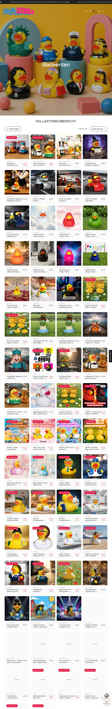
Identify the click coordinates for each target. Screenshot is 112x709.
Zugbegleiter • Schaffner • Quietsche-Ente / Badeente (39, 592)
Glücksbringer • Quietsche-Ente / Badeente (12, 556)
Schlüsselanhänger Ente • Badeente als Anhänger (40, 662)
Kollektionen (53, 58)
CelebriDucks (89, 587)
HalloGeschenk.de (38, 161)
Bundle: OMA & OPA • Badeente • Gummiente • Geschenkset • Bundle (66, 450)
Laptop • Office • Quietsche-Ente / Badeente (65, 485)
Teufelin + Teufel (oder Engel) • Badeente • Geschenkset (92, 414)
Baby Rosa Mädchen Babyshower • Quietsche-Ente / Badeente (14, 485)
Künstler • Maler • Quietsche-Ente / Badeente (13, 520)
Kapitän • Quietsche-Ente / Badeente (92, 555)
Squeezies (10, 445)
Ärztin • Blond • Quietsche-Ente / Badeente (65, 556)
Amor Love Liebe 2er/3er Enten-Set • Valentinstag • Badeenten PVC (39, 450)
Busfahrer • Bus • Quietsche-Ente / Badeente (91, 485)
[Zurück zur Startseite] (46, 59)
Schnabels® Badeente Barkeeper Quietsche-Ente (14, 201)
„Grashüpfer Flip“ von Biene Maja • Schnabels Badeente (40, 343)
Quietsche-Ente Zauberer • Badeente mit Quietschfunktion (92, 165)
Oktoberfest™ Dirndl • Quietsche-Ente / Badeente (14, 414)
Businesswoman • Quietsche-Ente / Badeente (13, 591)
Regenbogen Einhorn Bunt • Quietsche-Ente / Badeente (40, 414)
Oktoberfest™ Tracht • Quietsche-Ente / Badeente (92, 378)
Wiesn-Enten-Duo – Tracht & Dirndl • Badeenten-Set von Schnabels (40, 166)
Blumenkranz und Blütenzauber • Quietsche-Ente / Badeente (65, 592)
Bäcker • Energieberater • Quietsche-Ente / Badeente (39, 521)
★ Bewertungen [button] (110, 356)
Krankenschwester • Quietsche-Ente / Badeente (92, 520)
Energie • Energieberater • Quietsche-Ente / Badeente (65, 521)
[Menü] (109, 694)
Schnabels (10, 161)
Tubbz (34, 374)
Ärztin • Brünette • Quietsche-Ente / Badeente (39, 556)
